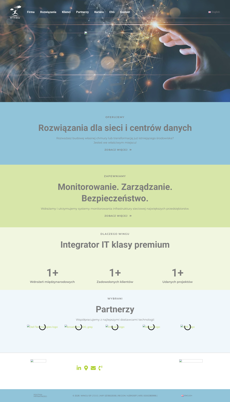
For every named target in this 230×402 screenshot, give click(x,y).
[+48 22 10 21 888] (100, 368)
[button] (43, 395)
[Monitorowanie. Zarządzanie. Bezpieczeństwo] (15, 11)
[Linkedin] (78, 368)
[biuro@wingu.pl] (93, 368)
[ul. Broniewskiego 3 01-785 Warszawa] (86, 368)
